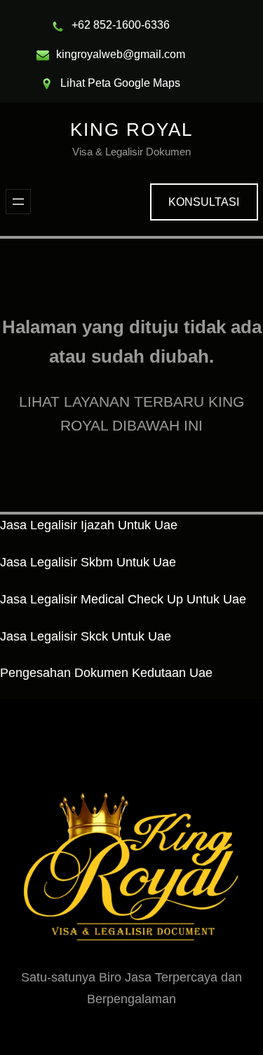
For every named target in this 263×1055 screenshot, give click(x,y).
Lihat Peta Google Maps (120, 83)
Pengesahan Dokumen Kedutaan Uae (106, 673)
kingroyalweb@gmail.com (120, 54)
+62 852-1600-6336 (121, 25)
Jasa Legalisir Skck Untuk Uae (85, 636)
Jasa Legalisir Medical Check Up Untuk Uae (123, 599)
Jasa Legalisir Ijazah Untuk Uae (88, 525)
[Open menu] (18, 201)
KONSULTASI (203, 202)
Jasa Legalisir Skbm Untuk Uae (88, 562)
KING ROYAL (131, 129)
